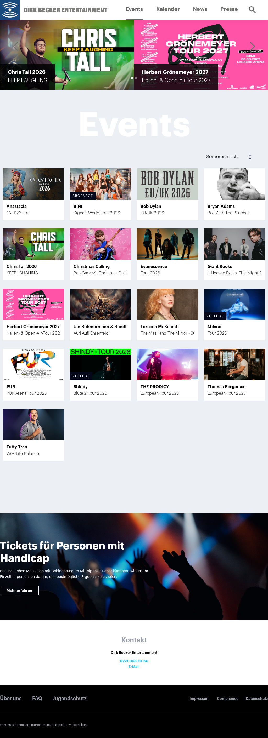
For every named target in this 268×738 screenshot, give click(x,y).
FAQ (37, 698)
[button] (15, 46)
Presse (229, 9)
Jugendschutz (69, 698)
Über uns (11, 698)
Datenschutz (257, 698)
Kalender (168, 9)
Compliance (227, 698)
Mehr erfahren (19, 590)
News (200, 9)
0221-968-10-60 (134, 661)
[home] (10, 10)
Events (134, 9)
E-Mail (134, 666)
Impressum (199, 698)
